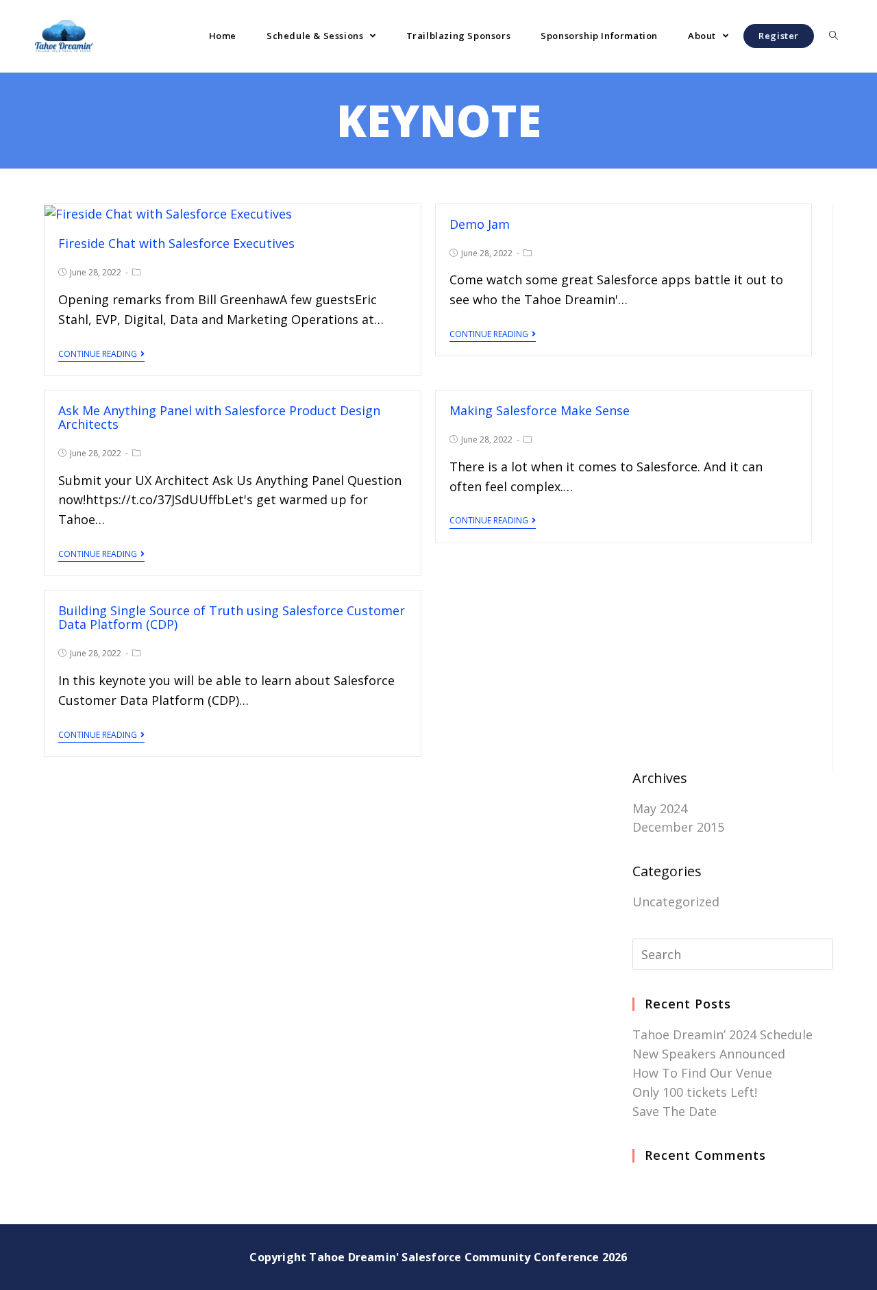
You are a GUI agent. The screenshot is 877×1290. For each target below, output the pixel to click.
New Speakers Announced (708, 1053)
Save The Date (674, 1111)
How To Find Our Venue (702, 1073)
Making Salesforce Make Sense (539, 410)
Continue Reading (97, 354)
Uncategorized (675, 901)
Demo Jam (479, 224)
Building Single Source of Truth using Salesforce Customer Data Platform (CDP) (231, 617)
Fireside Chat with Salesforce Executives (176, 243)
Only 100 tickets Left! (694, 1092)
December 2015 (678, 827)
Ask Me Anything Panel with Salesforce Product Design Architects (219, 417)
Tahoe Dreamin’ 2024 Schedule (722, 1034)
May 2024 (659, 808)
